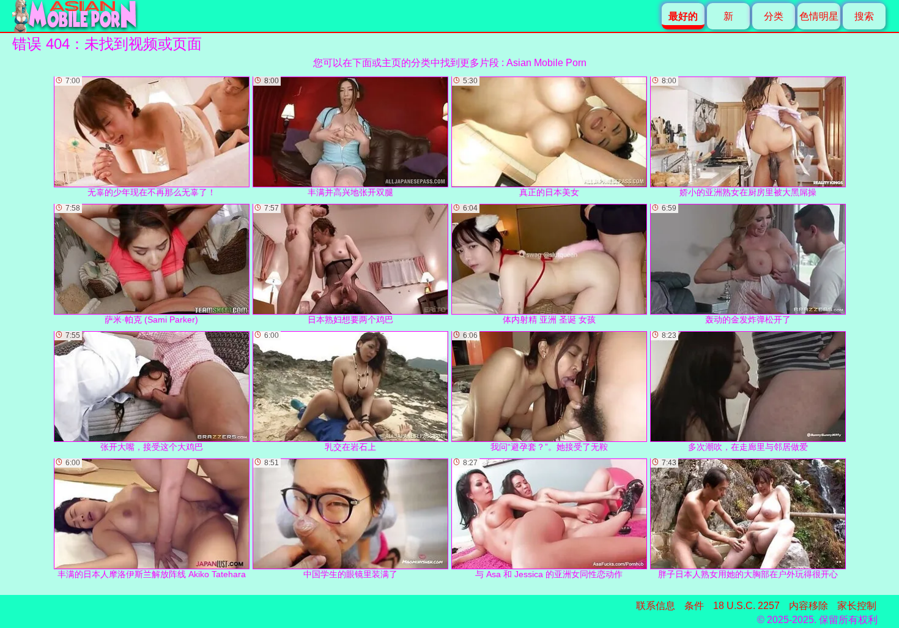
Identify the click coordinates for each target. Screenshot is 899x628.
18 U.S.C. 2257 (746, 605)
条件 (694, 605)
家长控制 (856, 605)
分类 (773, 16)
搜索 (864, 16)
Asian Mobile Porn (546, 63)
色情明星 (818, 16)
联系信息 (655, 605)
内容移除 (808, 605)
